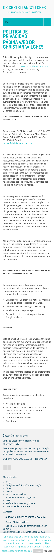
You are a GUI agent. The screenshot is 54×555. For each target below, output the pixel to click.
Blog (8, 482)
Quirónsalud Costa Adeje (18, 506)
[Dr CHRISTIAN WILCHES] (27, 9)
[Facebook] (5, 467)
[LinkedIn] (9, 467)
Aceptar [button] (38, 551)
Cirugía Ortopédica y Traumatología (23, 485)
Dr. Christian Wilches (16, 494)
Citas (8, 488)
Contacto (10, 491)
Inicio (8, 500)
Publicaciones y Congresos (22, 497)
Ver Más (48, 550)
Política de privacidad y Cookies (21, 503)
